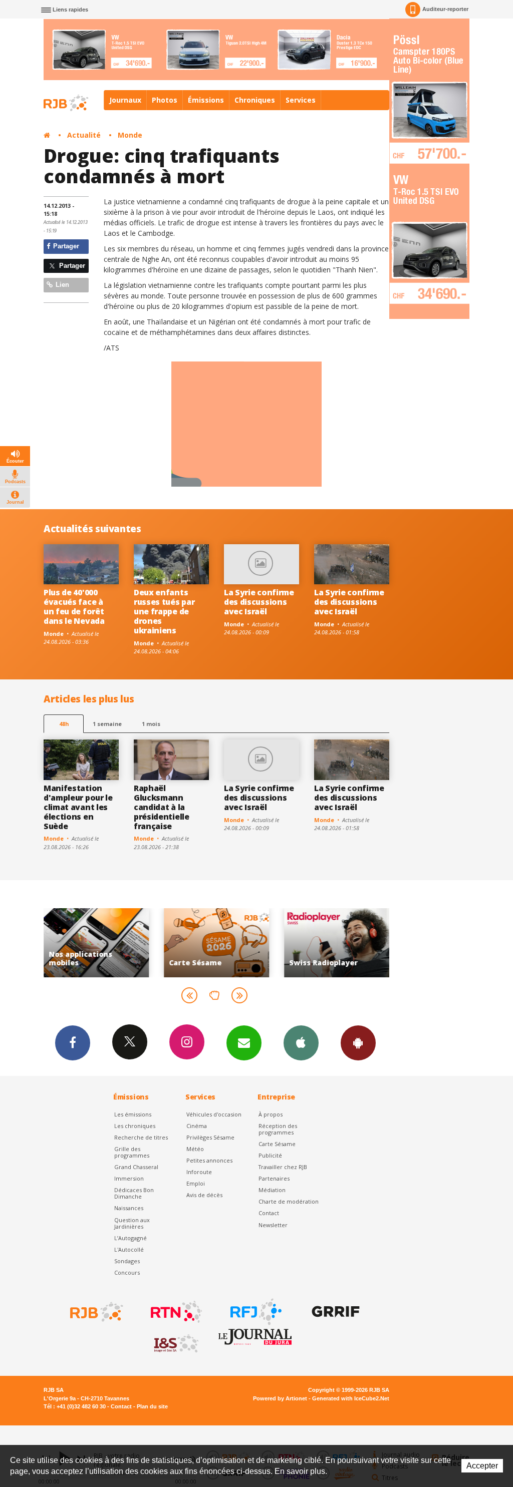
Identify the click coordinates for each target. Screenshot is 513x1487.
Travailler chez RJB (283, 1167)
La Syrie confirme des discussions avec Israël (259, 602)
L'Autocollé (129, 1249)
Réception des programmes (278, 1129)
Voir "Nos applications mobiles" (66, 942)
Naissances (128, 1208)
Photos (164, 100)
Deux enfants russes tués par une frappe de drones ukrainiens (164, 611)
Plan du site (152, 1406)
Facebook (72, 1042)
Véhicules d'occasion (213, 1114)
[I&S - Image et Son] (175, 1344)
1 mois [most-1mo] (151, 723)
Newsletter (273, 1225)
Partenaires (274, 1178)
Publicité (270, 1155)
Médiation (272, 1190)
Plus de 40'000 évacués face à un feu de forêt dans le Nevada (74, 606)
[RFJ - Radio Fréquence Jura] (255, 1312)
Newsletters (244, 1042)
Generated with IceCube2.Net (350, 1398)
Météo (195, 1149)
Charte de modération (289, 1201)
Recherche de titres (141, 1137)
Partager (65, 246)
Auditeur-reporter (445, 9)
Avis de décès (204, 1195)
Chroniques (254, 100)
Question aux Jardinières (132, 1223)
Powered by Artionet (280, 1398)
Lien (61, 284)
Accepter (482, 1465)
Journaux (125, 100)
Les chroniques (134, 1126)
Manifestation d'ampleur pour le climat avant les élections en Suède (78, 807)
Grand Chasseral (136, 1167)
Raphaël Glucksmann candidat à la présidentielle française (161, 807)
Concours (127, 1272)
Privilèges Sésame (210, 1137)
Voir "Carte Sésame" (186, 942)
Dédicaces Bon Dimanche (134, 1193)
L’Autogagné (130, 1238)
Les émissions (132, 1114)
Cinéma (196, 1126)
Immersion (129, 1178)
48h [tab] (64, 723)
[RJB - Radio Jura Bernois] (95, 1312)
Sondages (127, 1261)
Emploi (195, 1183)
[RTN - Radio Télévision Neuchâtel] (175, 1312)
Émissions (206, 100)
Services (301, 100)
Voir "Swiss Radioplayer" (307, 942)
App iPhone (301, 1042)
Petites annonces (209, 1160)
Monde (130, 135)
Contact (269, 1213)
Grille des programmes (131, 1152)
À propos (271, 1114)
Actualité (84, 135)
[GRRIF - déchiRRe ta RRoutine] (334, 1312)
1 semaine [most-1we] (107, 723)
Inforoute (199, 1172)
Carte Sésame (277, 1144)
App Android (358, 1042)
